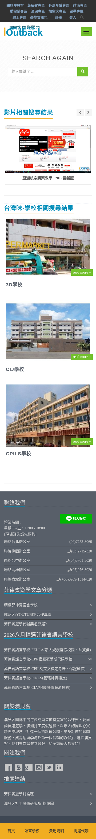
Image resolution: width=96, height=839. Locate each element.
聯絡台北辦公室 (17, 542)
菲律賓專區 (36, 5)
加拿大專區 (57, 11)
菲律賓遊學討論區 (19, 794)
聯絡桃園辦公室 (17, 551)
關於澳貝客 (15, 5)
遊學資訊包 (38, 17)
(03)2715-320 (81, 551)
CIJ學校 (15, 369)
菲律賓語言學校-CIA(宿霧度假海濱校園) (37, 688)
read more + (82, 272)
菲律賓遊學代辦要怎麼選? (25, 624)
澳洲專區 (38, 11)
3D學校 (14, 284)
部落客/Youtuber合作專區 (27, 615)
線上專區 (19, 17)
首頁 (11, 831)
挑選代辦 (81, 831)
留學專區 (76, 11)
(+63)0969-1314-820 (76, 579)
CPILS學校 (18, 453)
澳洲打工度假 (37, 726)
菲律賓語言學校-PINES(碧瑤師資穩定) (35, 678)
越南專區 (80, 5)
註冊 (58, 17)
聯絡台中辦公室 (17, 561)
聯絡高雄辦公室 (17, 570)
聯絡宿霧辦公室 (17, 579)
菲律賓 (73, 720)
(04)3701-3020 (80, 561)
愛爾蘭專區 (18, 11)
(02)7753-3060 (80, 542)
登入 (72, 17)
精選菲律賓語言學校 (21, 605)
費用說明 (56, 831)
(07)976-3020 (81, 570)
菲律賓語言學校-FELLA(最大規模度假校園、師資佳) (47, 650)
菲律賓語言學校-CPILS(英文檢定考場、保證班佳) (45, 669)
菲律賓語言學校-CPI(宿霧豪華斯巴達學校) (39, 659)
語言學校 (32, 831)
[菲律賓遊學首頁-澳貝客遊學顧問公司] (22, 27)
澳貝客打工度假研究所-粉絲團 (29, 804)
